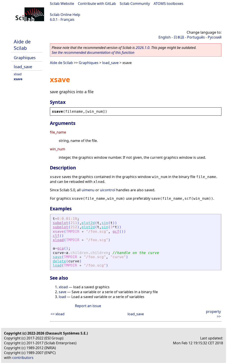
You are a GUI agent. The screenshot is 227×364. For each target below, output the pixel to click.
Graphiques (25, 57)
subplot (60, 223)
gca (60, 248)
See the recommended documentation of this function (93, 52)
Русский (214, 37)
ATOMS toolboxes (168, 3)
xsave (18, 79)
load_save (23, 66)
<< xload (58, 314)
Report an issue (88, 305)
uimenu (88, 190)
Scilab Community (135, 3)
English (165, 37)
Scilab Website (62, 3)
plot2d (88, 223)
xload (18, 74)
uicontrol (107, 190)
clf (56, 236)
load (57, 265)
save (57, 257)
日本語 (179, 37)
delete (59, 261)
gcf (116, 231)
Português (196, 37)
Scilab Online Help (65, 14)
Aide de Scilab (22, 44)
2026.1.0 (142, 47)
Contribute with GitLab (97, 3)
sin (105, 223)
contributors (22, 357)
